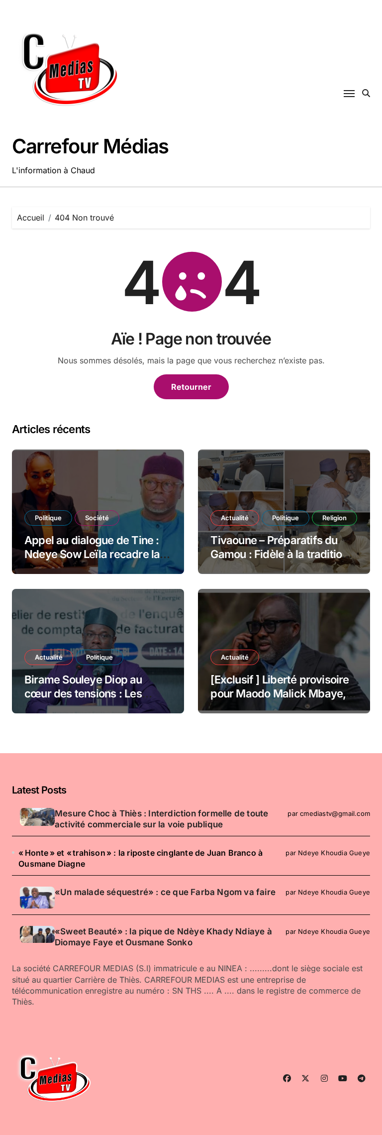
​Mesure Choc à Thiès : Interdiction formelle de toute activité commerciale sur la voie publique (161, 818)
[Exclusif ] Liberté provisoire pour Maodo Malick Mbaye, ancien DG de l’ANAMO (279, 693)
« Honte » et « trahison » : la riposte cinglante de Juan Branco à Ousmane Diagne (140, 858)
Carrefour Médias (90, 146)
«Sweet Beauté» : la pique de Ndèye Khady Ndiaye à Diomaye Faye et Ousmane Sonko (163, 936)
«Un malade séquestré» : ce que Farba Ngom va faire (165, 892)
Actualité (235, 518)
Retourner (191, 387)
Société (97, 518)
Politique (48, 518)
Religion (334, 518)
